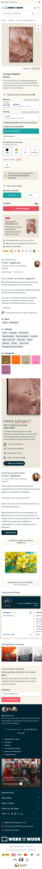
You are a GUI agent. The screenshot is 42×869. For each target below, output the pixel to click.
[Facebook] (15, 814)
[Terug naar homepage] (14, 7)
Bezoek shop (6, 272)
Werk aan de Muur (10, 808)
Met (31, 195)
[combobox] (16, 13)
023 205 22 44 (31, 729)
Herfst (5, 333)
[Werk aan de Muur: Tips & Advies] (39, 803)
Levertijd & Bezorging (12, 748)
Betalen (7, 745)
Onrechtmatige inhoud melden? (16, 850)
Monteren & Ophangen (13, 751)
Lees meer (18, 272)
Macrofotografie (8, 336)
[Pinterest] (12, 814)
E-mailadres (6, 690)
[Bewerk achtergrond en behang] (38, 29)
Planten (14, 343)
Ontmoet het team (11, 784)
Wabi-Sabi (21, 340)
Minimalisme (23, 333)
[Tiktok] (22, 814)
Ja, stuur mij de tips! (11, 699)
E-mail (22, 733)
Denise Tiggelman (13, 74)
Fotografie (13, 333)
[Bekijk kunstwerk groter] (38, 25)
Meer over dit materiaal (31, 100)
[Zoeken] (38, 13)
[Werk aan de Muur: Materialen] (39, 798)
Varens (29, 340)
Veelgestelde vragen (12, 739)
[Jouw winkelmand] (38, 8)
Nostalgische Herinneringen (13, 347)
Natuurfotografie (22, 336)
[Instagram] (9, 814)
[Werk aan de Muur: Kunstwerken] (39, 793)
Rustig (5, 323)
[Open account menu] (35, 8)
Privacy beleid (31, 850)
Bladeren (6, 343)
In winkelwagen (22, 208)
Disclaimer (29, 846)
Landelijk (34, 336)
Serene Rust (24, 343)
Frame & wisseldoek (13, 131)
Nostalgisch (14, 323)
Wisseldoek (10, 136)
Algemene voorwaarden (17, 846)
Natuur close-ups (9, 340)
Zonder (13, 195)
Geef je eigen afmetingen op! (21, 123)
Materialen (7, 798)
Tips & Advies (8, 803)
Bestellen (8, 742)
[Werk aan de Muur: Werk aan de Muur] (39, 809)
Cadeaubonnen (10, 755)
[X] (19, 814)
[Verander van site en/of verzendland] (39, 2)
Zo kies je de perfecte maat (30, 112)
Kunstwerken (8, 792)
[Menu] (2, 7)
